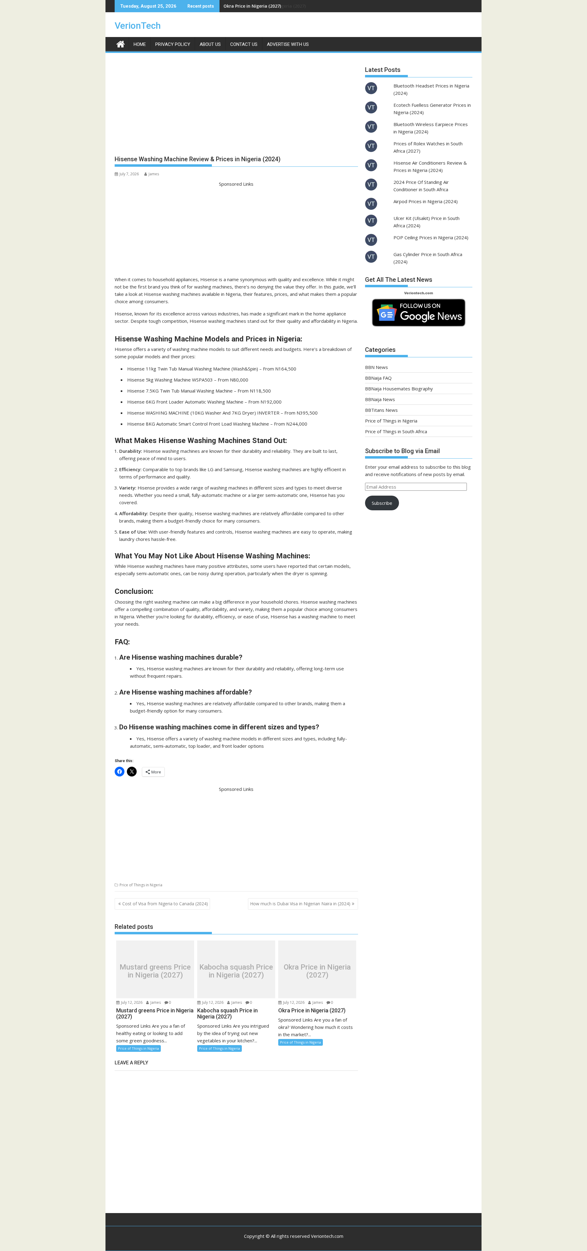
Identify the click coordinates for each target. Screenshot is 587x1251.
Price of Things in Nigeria (141, 885)
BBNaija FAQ (378, 378)
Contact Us (243, 44)
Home (140, 44)
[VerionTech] (121, 43)
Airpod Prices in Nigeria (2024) (425, 201)
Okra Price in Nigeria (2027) (252, 6)
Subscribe (382, 503)
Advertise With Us (288, 44)
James (154, 174)
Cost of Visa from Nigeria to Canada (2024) (165, 904)
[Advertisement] (236, 106)
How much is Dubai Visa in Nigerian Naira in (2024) (300, 904)
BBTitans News (381, 410)
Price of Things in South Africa (396, 431)
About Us (210, 44)
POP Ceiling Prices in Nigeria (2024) (430, 237)
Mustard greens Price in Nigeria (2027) (155, 971)
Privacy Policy (172, 44)
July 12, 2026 (131, 1002)
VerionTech (138, 25)
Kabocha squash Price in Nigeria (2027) (236, 971)
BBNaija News (380, 399)
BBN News (376, 367)
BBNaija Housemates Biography (399, 388)
